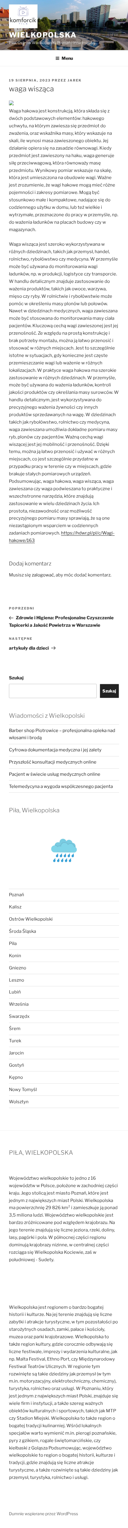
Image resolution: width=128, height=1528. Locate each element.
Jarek (75, 80)
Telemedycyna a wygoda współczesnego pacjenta (61, 786)
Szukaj (16, 678)
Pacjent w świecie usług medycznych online (54, 774)
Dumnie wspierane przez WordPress (43, 1513)
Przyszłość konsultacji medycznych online (52, 762)
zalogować (43, 575)
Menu (67, 58)
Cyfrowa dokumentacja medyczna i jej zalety (55, 750)
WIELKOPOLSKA (43, 35)
